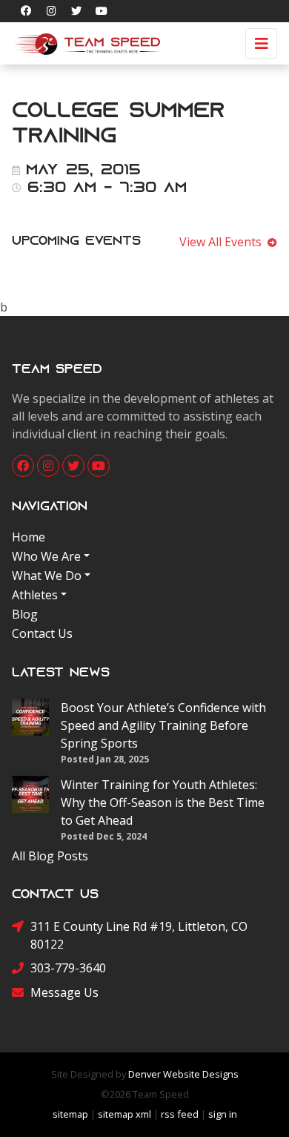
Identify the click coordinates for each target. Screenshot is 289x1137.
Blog (25, 614)
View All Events (223, 242)
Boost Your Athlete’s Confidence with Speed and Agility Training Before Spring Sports (163, 725)
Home (28, 537)
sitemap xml (124, 1114)
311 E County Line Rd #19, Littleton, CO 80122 (139, 935)
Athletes (35, 595)
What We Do (47, 575)
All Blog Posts (50, 856)
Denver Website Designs (183, 1074)
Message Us (64, 992)
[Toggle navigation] (261, 43)
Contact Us (42, 633)
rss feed (180, 1114)
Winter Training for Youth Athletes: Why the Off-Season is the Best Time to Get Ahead (163, 802)
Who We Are (46, 556)
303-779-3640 (68, 968)
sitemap (70, 1114)
